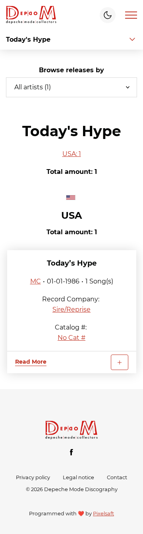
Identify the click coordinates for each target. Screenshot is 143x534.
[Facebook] (71, 452)
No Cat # (71, 337)
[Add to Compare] (119, 362)
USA (71, 215)
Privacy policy (33, 477)
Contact (117, 477)
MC (35, 281)
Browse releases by (71, 70)
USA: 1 (71, 154)
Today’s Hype (72, 263)
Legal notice (78, 477)
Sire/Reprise (71, 309)
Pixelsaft (103, 514)
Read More (30, 361)
